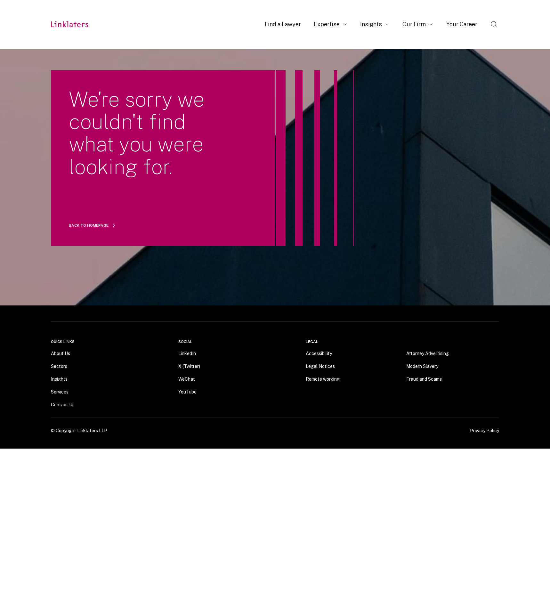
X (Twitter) (189, 366)
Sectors (59, 366)
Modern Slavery (422, 366)
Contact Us (63, 404)
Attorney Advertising (427, 353)
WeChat (186, 378)
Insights (371, 24)
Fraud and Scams (424, 378)
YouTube (187, 391)
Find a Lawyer (283, 24)
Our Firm (414, 24)
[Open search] (494, 24)
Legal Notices (320, 366)
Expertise (327, 24)
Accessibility (319, 353)
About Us (60, 353)
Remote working (323, 378)
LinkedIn (187, 353)
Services (60, 391)
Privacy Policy (484, 430)
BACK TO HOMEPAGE (89, 225)
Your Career (461, 24)
